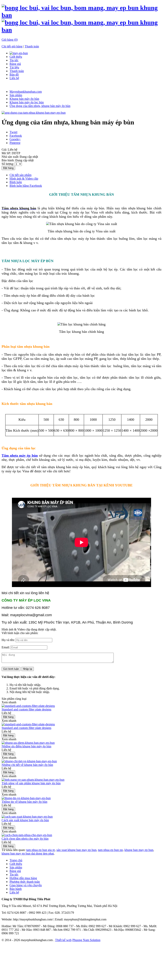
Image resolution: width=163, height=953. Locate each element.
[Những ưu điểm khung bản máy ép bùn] (28, 742)
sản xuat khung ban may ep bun (76, 850)
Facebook (16, 135)
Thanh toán (32, 46)
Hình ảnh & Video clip (24, 178)
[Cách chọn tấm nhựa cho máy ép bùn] (27, 835)
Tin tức (14, 60)
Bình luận (16, 182)
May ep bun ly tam (127, 947)
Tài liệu (14, 67)
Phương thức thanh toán (25, 881)
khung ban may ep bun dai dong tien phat (28, 853)
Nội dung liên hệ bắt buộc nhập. (30, 692)
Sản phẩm (16, 867)
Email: (6, 647)
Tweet (13, 132)
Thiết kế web (63, 940)
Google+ (15, 139)
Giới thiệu (16, 56)
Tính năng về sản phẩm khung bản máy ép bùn (31, 783)
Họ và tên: (9, 640)
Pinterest (15, 142)
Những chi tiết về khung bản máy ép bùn (27, 764)
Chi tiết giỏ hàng (12, 46)
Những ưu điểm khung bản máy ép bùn (26, 746)
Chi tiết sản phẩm (20, 175)
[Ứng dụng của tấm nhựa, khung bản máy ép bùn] (34, 112)
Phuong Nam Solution (86, 940)
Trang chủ (16, 860)
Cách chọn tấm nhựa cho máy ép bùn (25, 838)
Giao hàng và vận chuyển (26, 885)
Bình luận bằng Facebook (26, 185)
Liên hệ (14, 78)
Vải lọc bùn (38, 947)
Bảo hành (16, 888)
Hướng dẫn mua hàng (23, 878)
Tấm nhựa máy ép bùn (20, 455)
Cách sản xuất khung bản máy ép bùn (25, 820)
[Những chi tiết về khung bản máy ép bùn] (29, 761)
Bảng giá (15, 63)
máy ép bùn (55, 947)
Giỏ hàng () (10, 39)
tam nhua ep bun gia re (40, 850)
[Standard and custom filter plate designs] (28, 706)
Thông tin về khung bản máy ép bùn (24, 801)
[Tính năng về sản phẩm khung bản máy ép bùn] (33, 779)
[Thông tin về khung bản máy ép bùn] (26, 798)
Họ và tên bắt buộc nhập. (25, 684)
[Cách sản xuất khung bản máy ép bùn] (27, 816)
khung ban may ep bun (138, 850)
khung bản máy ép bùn (78, 947)
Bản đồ (14, 74)
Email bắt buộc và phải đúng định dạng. (35, 688)
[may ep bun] (19, 53)
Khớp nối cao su (103, 947)
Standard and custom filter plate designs (26, 709)
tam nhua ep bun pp (110, 850)
